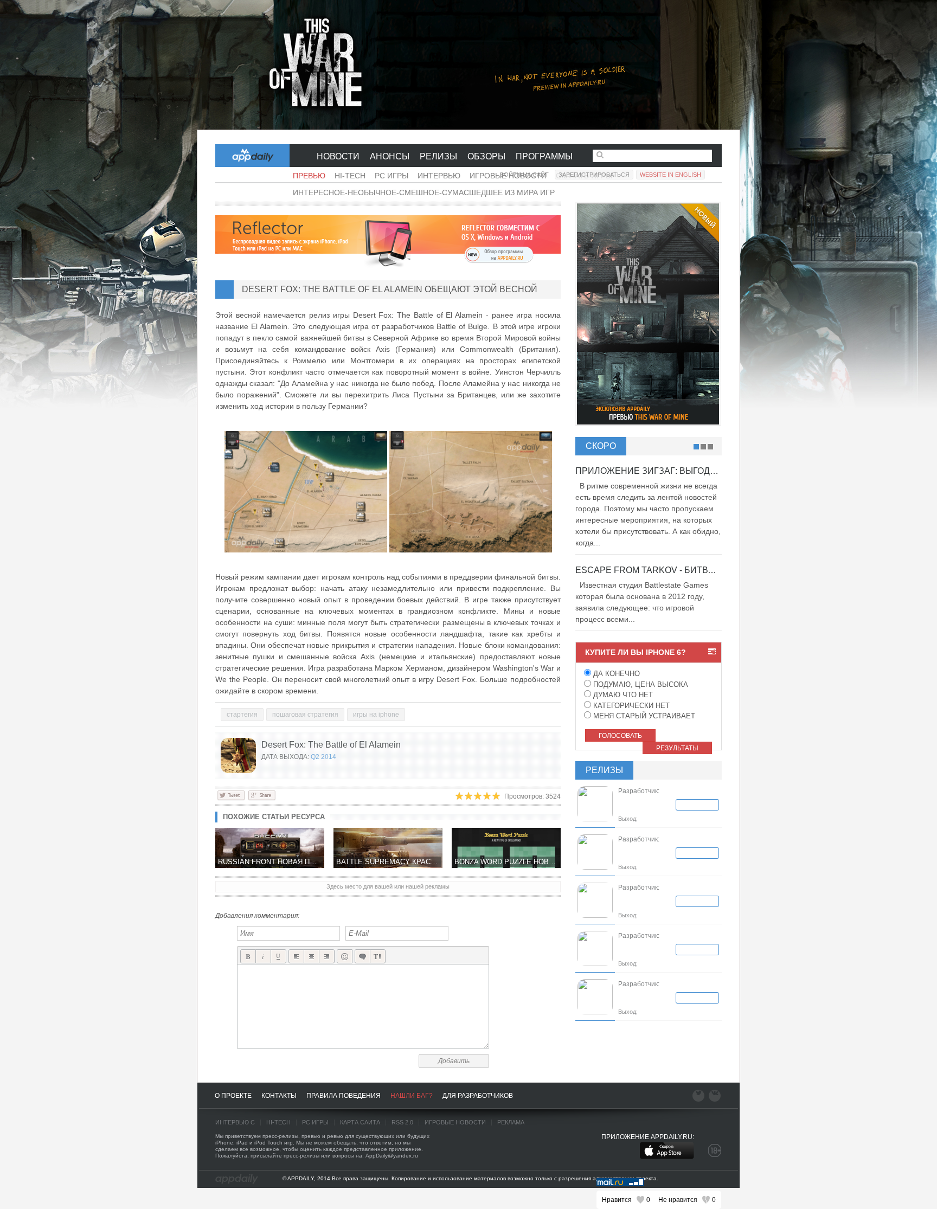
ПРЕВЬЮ (309, 175)
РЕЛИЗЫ (438, 156)
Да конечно (615, 674)
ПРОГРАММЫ (544, 156)
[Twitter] (231, 794)
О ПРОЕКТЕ (233, 1095)
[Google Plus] (261, 794)
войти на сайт (524, 174)
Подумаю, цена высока (639, 684)
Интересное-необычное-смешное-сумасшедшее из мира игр (424, 192)
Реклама (510, 1122)
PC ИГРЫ (315, 1122)
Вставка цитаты (362, 956)
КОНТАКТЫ (279, 1095)
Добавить (454, 1061)
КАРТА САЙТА (360, 1122)
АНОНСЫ (389, 156)
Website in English (670, 174)
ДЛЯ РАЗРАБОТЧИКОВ (477, 1095)
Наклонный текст (263, 956)
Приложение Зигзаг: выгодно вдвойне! (672, 470)
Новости (338, 156)
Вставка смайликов (344, 956)
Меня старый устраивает (643, 716)
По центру (311, 956)
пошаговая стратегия (305, 714)
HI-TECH (278, 1122)
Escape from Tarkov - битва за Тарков (669, 570)
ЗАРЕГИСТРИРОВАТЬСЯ (594, 174)
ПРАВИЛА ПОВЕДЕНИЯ (343, 1095)
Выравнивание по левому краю (296, 956)
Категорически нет (630, 706)
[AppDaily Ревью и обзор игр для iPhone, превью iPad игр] (236, 1179)
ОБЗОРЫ (486, 156)
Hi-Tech (350, 175)
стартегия (242, 714)
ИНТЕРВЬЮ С (235, 1122)
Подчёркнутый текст (278, 956)
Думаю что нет (622, 695)
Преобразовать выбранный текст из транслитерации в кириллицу (378, 956)
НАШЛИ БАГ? (411, 1095)
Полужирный (248, 956)
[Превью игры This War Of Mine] (468, 65)
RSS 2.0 (402, 1122)
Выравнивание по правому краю (327, 956)
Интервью (439, 175)
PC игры (391, 175)
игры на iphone (376, 714)
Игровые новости (455, 1122)
